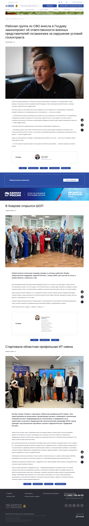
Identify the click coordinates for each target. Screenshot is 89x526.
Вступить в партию (79, 9)
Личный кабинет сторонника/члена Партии (71, 5)
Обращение (50, 5)
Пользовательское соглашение (12, 517)
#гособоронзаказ (54, 168)
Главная (7, 18)
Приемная (56, 9)
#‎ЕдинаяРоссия (37, 483)
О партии (7, 9)
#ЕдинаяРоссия (44, 339)
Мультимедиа (67, 9)
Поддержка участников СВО (44, 13)
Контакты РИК (10, 496)
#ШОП (55, 339)
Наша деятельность (30, 9)
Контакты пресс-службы (32, 496)
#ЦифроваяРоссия (60, 483)
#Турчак (23, 168)
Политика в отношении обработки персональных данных (18, 520)
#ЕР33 (34, 339)
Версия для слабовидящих (77, 2)
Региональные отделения (51, 493)
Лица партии (17, 9)
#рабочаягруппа (33, 168)
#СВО (44, 168)
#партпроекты (49, 483)
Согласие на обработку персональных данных (16, 521)
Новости (22, 18)
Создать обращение (71, 180)
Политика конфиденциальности (12, 518)
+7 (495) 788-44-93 (74, 495)
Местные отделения (44, 9)
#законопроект (66, 168)
